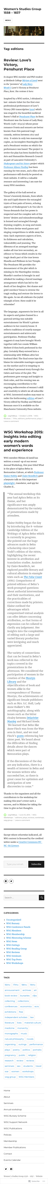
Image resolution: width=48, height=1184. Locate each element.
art (35, 990)
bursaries (25, 995)
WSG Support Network (15, 1122)
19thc (32, 985)
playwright (9, 483)
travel (38, 1066)
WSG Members (13, 930)
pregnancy (10, 1055)
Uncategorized (13, 919)
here (32, 109)
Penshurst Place (27, 116)
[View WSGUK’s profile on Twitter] (11, 881)
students (28, 1066)
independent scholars (16, 1017)
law (32, 1017)
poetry (16, 1050)
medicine (9, 1028)
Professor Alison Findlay (16, 167)
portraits (37, 1050)
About (7, 1097)
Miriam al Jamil (29, 80)
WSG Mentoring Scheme (18, 938)
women (15, 1071)
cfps (35, 995)
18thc (24, 985)
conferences (11, 1006)
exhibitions (10, 1012)
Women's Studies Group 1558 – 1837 (19, 1176)
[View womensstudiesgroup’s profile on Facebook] (6, 881)
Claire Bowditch (30, 476)
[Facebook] (11, 1169)
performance (30, 418)
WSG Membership (15, 934)
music (24, 1033)
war (6, 1071)
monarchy (22, 1028)
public (22, 1055)
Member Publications (15, 1147)
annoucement (12, 990)
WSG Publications (13, 1128)
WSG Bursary (12, 923)
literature (9, 1023)
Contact (8, 1154)
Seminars (8, 1103)
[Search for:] (21, 897)
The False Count (33, 577)
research (9, 1060)
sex (18, 1066)
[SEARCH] (41, 897)
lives (19, 1023)
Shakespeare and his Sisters (17, 163)
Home (7, 1090)
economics (26, 1006)
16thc (7, 985)
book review (11, 995)
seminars (9, 1066)
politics (26, 1050)
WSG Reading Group (16, 948)
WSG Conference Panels (18, 927)
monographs (11, 1033)
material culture (32, 1023)
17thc (15, 418)
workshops (39, 817)
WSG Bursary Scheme (15, 1116)
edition (30, 398)
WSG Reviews (13, 952)
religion (32, 1055)
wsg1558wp (12, 416)
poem (20, 735)
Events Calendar (12, 1160)
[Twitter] (6, 1169)
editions (21, 418)
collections (23, 1001)
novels (30, 1039)
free (21, 1012)
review (20, 1060)
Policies (7, 1135)
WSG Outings (13, 945)
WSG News (11, 941)
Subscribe (36, 864)
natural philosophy (14, 1039)
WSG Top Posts (14, 959)
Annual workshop (13, 1109)
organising (10, 1044)
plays (39, 418)
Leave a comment (11, 421)
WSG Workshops (14, 963)
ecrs (37, 1006)
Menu (8, 20)
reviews (31, 817)
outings (22, 1044)
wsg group (8, 820)
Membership (10, 1141)
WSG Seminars (13, 956)
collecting (10, 1001)
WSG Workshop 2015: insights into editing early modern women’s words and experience (23, 441)
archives (27, 990)
